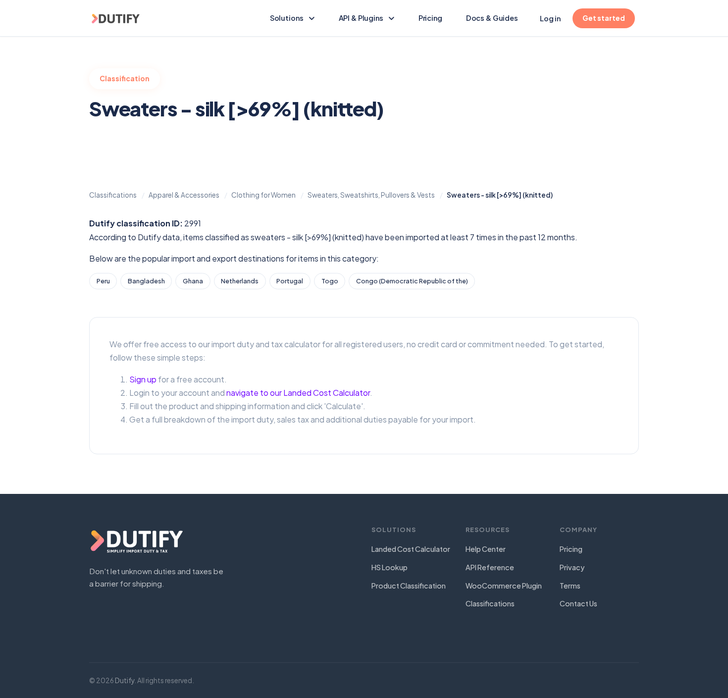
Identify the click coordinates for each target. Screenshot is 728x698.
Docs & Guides (496, 17)
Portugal (289, 281)
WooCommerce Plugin (504, 585)
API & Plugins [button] (361, 17)
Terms (570, 585)
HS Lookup (389, 567)
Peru (103, 281)
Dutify (124, 680)
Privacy (572, 567)
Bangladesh (146, 281)
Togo (329, 281)
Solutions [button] (287, 17)
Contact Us (578, 603)
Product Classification (408, 585)
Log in (550, 18)
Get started (603, 17)
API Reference (490, 567)
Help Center (486, 548)
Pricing (430, 17)
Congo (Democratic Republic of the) (412, 281)
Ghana (193, 281)
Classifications (490, 603)
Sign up (142, 379)
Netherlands (240, 281)
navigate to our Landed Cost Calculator (298, 392)
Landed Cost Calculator (410, 548)
